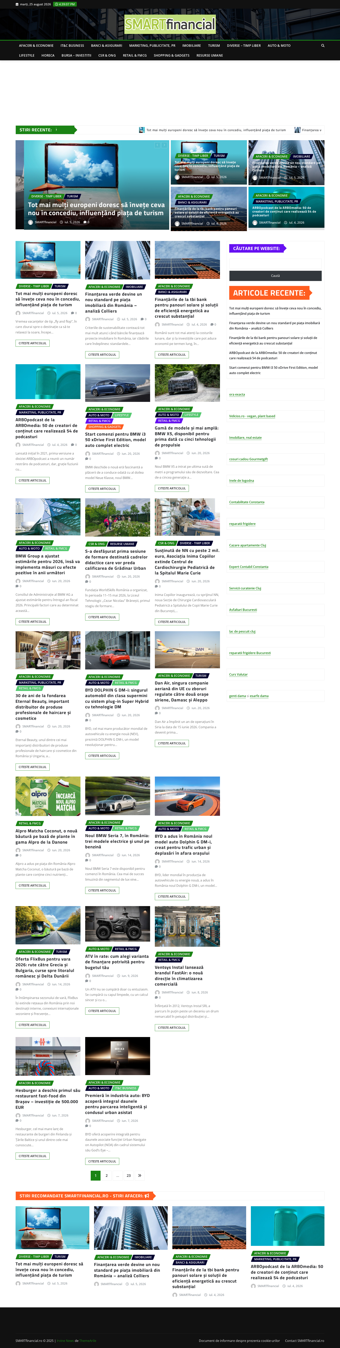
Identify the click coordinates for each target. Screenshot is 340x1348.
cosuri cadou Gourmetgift (248, 459)
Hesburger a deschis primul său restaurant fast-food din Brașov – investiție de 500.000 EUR (48, 1098)
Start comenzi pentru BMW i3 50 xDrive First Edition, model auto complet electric (115, 439)
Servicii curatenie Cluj (245, 588)
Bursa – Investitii (76, 55)
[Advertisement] (170, 90)
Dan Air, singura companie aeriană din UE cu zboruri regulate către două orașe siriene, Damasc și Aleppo (182, 691)
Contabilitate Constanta (246, 502)
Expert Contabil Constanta (248, 567)
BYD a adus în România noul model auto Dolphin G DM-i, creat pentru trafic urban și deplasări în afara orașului (184, 844)
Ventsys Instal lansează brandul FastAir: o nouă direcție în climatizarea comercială (179, 975)
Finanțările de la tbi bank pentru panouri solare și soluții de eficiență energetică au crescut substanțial (207, 212)
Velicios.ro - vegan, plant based (252, 416)
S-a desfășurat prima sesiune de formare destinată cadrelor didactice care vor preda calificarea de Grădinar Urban (116, 559)
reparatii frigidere (242, 524)
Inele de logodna (241, 480)
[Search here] (322, 45)
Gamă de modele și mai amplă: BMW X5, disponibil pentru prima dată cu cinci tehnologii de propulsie (187, 436)
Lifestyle (26, 55)
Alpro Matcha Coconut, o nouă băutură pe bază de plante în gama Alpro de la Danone (47, 836)
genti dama (237, 696)
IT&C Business (72, 45)
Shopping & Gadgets (171, 55)
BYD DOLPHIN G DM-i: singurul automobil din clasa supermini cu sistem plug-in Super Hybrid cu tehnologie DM (117, 698)
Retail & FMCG (135, 55)
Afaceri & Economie (36, 45)
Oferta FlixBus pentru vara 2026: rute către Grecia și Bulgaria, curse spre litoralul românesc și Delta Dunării (45, 967)
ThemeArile (87, 1341)
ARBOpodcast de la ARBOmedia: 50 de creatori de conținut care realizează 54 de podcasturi (90, 207)
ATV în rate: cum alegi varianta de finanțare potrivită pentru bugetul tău (117, 962)
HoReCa (48, 55)
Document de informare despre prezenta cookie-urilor (239, 1341)
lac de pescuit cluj (242, 631)
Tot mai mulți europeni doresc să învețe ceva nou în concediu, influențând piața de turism (207, 166)
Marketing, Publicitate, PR (152, 45)
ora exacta (237, 394)
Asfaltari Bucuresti (243, 610)
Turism (214, 45)
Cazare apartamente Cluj (247, 545)
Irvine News (65, 1341)
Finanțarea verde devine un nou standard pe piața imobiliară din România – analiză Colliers (286, 166)
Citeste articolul (32, 343)
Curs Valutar (238, 674)
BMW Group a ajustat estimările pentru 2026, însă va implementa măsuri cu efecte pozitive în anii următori (48, 564)
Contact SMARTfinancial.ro (304, 1341)
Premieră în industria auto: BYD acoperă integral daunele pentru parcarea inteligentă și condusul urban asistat (117, 1103)
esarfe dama (259, 696)
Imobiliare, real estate (245, 437)
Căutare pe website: (256, 248)
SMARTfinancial (37, 221)
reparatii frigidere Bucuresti (250, 653)
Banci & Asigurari (106, 45)
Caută (275, 276)
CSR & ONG (107, 55)
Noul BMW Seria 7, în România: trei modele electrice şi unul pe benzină (117, 841)
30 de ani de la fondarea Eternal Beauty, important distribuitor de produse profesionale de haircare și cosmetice (43, 706)
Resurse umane (210, 55)
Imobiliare (191, 45)
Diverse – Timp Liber (244, 45)
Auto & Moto (279, 45)
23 (129, 1175)
